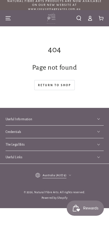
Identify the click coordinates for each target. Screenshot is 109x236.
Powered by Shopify (55, 197)
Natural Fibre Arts (46, 192)
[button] (78, 18)
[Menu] (8, 18)
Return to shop (54, 85)
